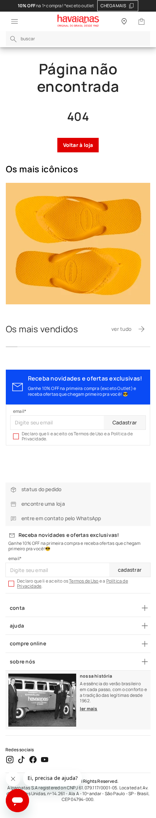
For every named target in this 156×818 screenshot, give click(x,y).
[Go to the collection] (78, 243)
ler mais (89, 709)
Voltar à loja (78, 144)
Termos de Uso (84, 581)
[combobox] (78, 38)
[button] (12, 21)
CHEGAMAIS (113, 6)
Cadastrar (124, 422)
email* (19, 411)
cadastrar (129, 569)
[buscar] (13, 39)
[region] (78, 6)
